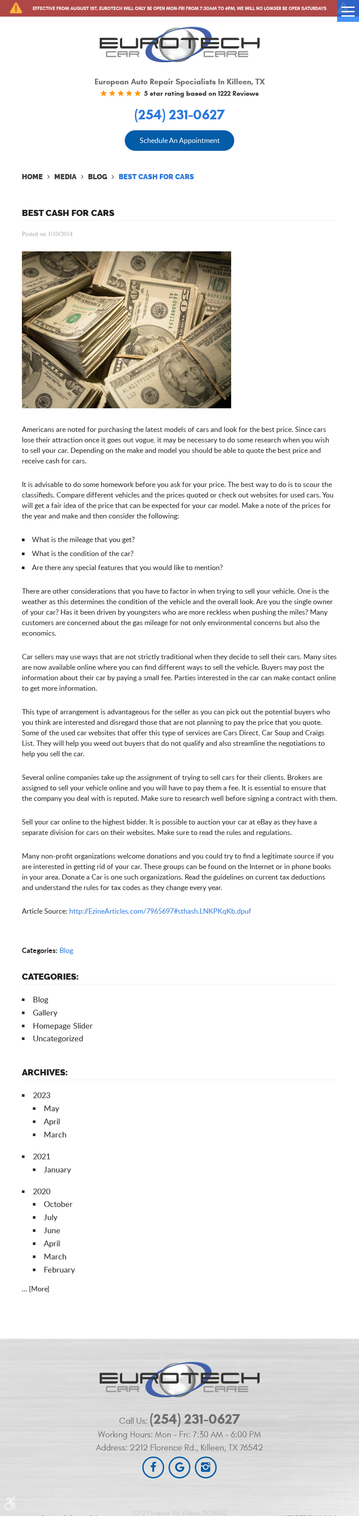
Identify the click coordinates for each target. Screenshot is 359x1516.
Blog (97, 177)
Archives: (45, 1072)
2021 (41, 1156)
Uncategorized (58, 1038)
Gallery (45, 1012)
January (57, 1169)
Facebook (153, 1467)
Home (32, 177)
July (50, 1217)
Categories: (50, 976)
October (58, 1204)
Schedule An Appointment (180, 140)
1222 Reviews (238, 93)
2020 (41, 1191)
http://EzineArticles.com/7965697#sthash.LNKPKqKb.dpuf (160, 911)
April (52, 1121)
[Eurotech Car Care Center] (179, 44)
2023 (41, 1095)
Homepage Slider (63, 1025)
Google (179, 1467)
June (52, 1230)
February (59, 1269)
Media (65, 177)
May (51, 1108)
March (55, 1134)
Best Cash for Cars (156, 177)
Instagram (206, 1467)
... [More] (35, 1288)
